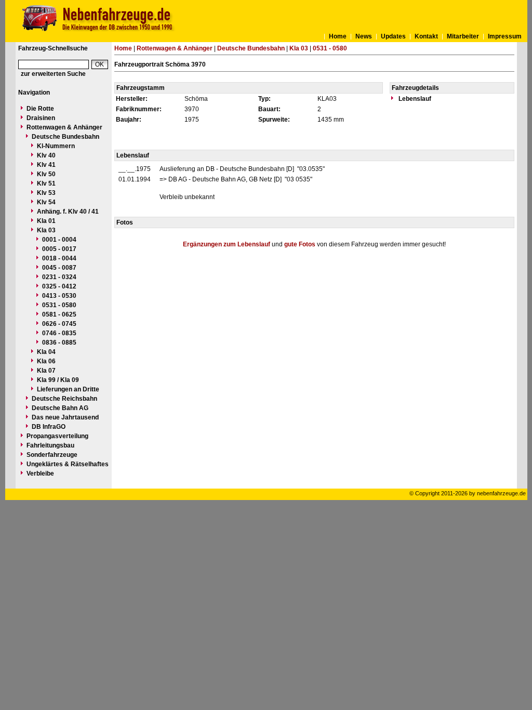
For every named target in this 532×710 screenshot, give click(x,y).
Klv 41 (46, 164)
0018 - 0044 (59, 258)
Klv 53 (46, 192)
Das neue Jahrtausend (65, 417)
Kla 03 (46, 230)
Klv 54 (46, 202)
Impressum (505, 36)
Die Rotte (40, 108)
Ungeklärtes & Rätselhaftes (67, 464)
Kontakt (426, 36)
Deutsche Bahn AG (60, 408)
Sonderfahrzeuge (51, 454)
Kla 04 (46, 352)
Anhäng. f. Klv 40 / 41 (68, 211)
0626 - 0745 (59, 323)
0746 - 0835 (59, 333)
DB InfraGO (48, 426)
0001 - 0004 (59, 239)
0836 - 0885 (59, 342)
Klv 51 (46, 183)
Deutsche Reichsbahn (64, 398)
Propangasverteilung (57, 436)
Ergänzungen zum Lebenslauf (226, 244)
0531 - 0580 (59, 305)
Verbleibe (40, 473)
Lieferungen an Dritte (68, 389)
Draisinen (40, 118)
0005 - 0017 (59, 249)
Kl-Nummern (56, 146)
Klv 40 (46, 155)
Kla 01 (46, 221)
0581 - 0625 (59, 314)
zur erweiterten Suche (53, 73)
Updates (393, 36)
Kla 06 (46, 361)
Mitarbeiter (463, 36)
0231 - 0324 (59, 277)
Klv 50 (46, 174)
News (363, 36)
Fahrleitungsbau (50, 445)
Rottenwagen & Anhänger (64, 127)
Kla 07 (46, 370)
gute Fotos (299, 244)
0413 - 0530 (59, 295)
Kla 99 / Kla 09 (58, 380)
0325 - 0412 (59, 286)
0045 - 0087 (59, 267)
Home (338, 36)
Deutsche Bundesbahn (65, 136)
